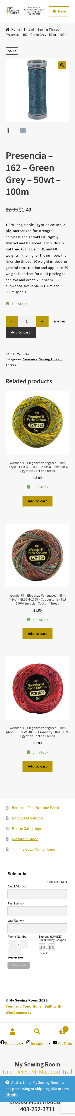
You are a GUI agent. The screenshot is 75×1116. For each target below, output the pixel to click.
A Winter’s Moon (25, 838)
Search (37, 1032)
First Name (16, 904)
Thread (29, 29)
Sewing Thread (48, 29)
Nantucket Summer (28, 818)
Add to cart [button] (37, 501)
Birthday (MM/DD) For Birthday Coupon (52, 938)
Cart (58, 1027)
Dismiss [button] (11, 1094)
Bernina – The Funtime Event (35, 807)
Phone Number (18, 936)
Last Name (16, 921)
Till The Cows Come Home (33, 849)
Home (15, 29)
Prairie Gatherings (27, 828)
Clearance (30, 359)
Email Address (18, 886)
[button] (62, 65)
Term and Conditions (23, 1006)
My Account (12, 1032)
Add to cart (20, 332)
